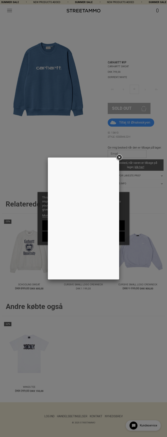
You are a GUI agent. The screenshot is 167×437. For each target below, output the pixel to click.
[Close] (119, 157)
